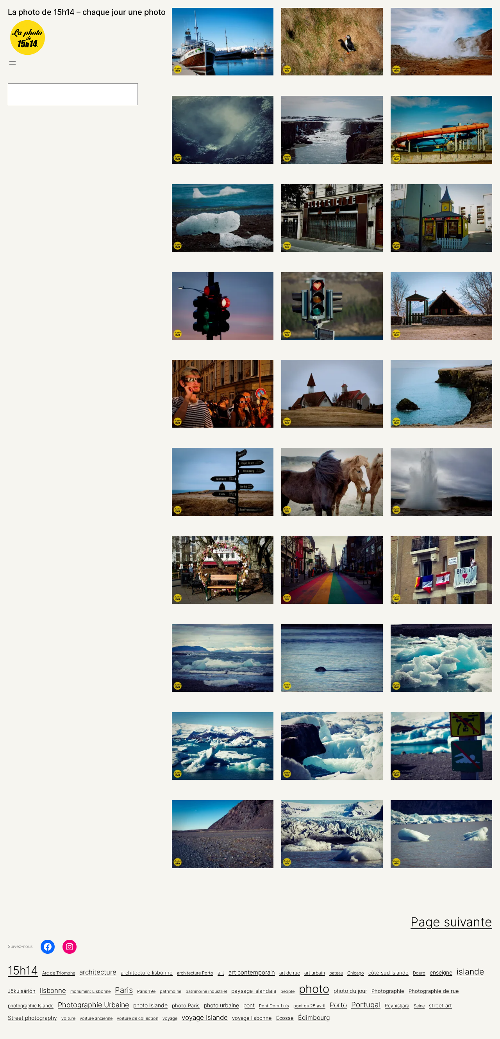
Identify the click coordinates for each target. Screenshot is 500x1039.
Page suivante (451, 922)
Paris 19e (146, 991)
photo (314, 989)
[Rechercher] (158, 94)
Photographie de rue (434, 991)
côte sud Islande (388, 973)
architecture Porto (195, 973)
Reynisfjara (397, 1006)
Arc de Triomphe (58, 973)
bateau (336, 973)
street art (440, 1006)
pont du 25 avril (309, 1006)
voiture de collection (137, 1018)
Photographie (387, 991)
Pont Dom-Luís (274, 1006)
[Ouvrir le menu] (12, 63)
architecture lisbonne (147, 973)
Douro (419, 973)
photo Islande (150, 1005)
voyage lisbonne (252, 1018)
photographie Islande (31, 1006)
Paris (124, 990)
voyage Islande (205, 1017)
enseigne (441, 972)
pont (249, 1005)
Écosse (285, 1018)
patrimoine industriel (206, 991)
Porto (338, 1005)
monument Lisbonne (90, 991)
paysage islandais (253, 991)
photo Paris (186, 1006)
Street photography (32, 1018)
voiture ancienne (96, 1018)
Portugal (365, 1004)
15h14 (23, 970)
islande (470, 971)
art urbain (314, 973)
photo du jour (350, 991)
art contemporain (252, 972)
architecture (97, 972)
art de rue (289, 973)
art (221, 972)
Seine (419, 1006)
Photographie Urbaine (93, 1004)
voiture (68, 1018)
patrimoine (170, 991)
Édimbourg (314, 1017)
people (287, 991)
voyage (169, 1018)
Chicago (355, 973)
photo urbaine (221, 1005)
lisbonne (53, 990)
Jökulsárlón (22, 991)
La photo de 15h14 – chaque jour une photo (87, 12)
